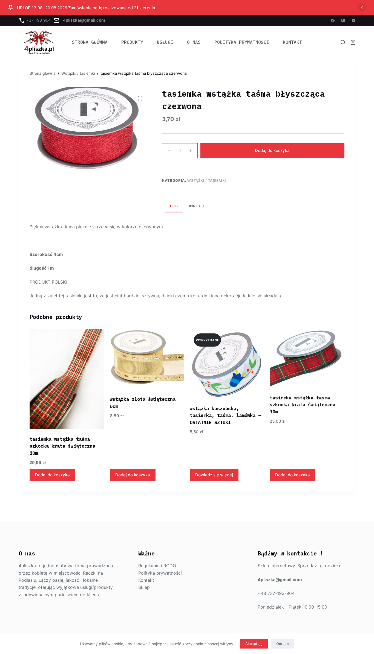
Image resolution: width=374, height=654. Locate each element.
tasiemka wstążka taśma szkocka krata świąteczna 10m (62, 446)
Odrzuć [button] (362, 7)
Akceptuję (254, 643)
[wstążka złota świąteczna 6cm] (147, 359)
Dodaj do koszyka (272, 150)
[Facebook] (333, 20)
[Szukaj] (343, 42)
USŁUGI (165, 42)
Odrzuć (282, 643)
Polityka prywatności (160, 573)
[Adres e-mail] (353, 20)
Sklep (144, 587)
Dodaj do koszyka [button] (52, 474)
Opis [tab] (174, 206)
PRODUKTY (132, 42)
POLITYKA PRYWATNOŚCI (241, 42)
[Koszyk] (353, 42)
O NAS (194, 42)
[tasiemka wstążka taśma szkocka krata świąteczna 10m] (67, 379)
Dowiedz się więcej (214, 474)
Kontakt (292, 42)
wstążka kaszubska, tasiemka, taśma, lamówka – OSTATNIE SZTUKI (225, 415)
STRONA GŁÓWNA (90, 42)
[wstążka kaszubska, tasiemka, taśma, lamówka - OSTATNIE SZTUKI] (227, 363)
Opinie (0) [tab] (196, 206)
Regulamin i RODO (157, 565)
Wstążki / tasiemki (206, 180)
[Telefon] (343, 20)
